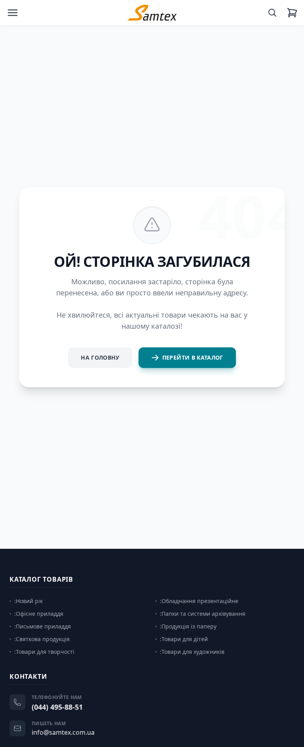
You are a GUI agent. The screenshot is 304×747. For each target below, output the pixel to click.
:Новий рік (28, 601)
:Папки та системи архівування (202, 613)
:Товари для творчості (44, 651)
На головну (100, 357)
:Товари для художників (192, 651)
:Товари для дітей (184, 639)
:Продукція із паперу (188, 626)
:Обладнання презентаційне (199, 601)
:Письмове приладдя (42, 626)
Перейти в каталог (192, 357)
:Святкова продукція (42, 639)
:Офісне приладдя (38, 613)
